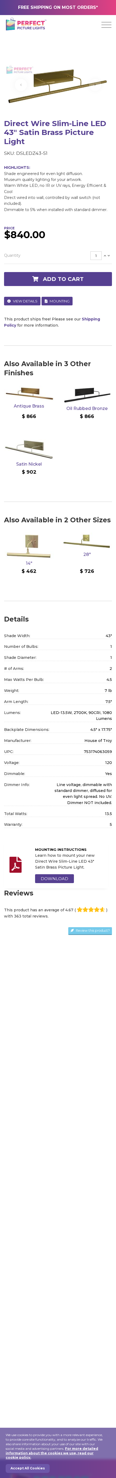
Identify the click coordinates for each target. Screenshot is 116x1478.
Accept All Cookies (28, 1468)
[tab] (58, 256)
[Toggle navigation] (106, 25)
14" (29, 563)
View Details (24, 301)
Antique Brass (29, 406)
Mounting (59, 301)
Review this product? (92, 931)
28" (87, 554)
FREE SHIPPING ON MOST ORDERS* (58, 7)
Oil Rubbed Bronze (87, 408)
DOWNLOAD (54, 878)
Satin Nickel (29, 464)
